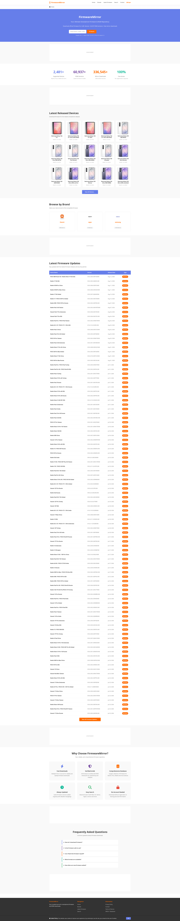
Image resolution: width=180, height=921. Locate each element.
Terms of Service (109, 909)
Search (116, 2)
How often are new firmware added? (75, 865)
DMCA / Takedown (110, 911)
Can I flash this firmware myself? (74, 854)
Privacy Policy (109, 904)
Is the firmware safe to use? (73, 848)
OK (128, 918)
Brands (99, 2)
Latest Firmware (108, 2)
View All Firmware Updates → (90, 719)
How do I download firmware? (73, 842)
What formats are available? (73, 859)
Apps (129, 2)
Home (93, 2)
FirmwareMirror (58, 2)
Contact (122, 2)
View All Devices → (90, 192)
